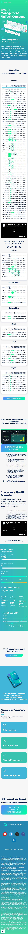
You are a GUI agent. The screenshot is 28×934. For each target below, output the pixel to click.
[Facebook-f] (23, 834)
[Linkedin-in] (14, 840)
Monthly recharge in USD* (7, 563)
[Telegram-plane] (11, 834)
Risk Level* (10, 580)
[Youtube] (5, 834)
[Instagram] (17, 834)
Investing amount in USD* (7, 555)
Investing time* (5, 571)
